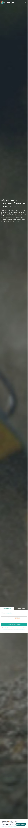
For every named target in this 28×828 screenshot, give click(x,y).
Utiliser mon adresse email (14, 624)
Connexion (9, 613)
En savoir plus (12, 826)
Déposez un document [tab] (21, 608)
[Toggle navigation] (25, 2)
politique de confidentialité (19, 629)
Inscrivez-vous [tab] (7, 608)
